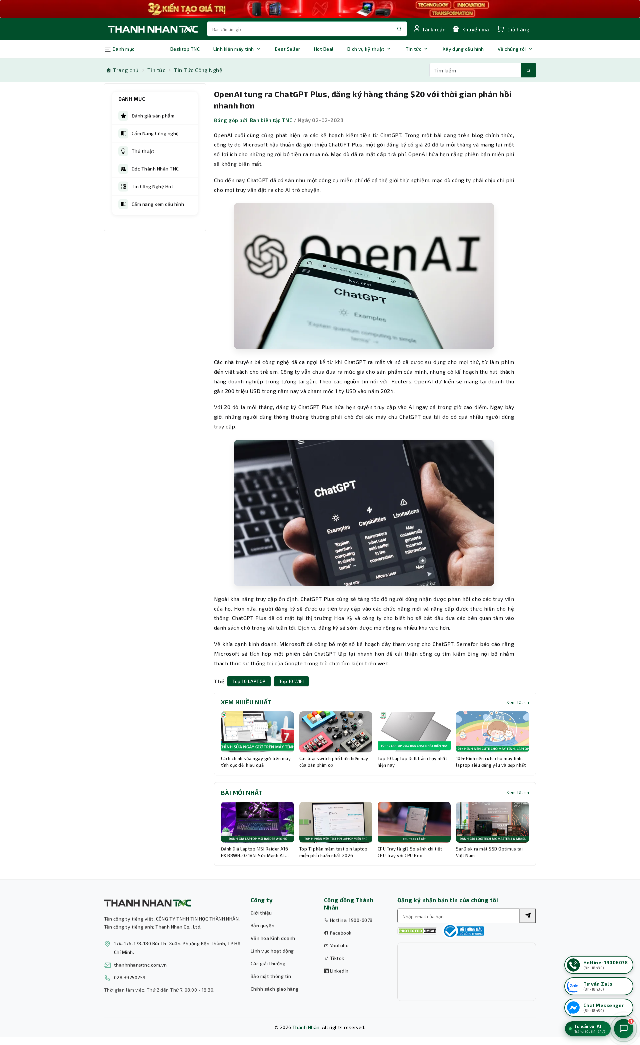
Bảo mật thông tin (271, 976)
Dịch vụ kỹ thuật (366, 49)
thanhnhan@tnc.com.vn (140, 965)
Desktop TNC (185, 49)
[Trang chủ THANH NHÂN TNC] (152, 28)
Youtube (339, 945)
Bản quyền (262, 925)
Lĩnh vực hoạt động (272, 951)
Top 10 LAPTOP (248, 681)
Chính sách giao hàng (275, 989)
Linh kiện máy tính (233, 49)
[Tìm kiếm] (528, 70)
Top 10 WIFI (291, 681)
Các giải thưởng (268, 963)
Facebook (340, 933)
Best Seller (287, 49)
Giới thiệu (261, 913)
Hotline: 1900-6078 (350, 920)
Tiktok (336, 958)
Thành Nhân (306, 1027)
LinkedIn (338, 971)
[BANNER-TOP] (320, 9)
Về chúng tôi (512, 49)
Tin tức (413, 49)
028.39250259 (130, 977)
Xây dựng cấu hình (463, 49)
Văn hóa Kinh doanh (273, 938)
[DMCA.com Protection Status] (417, 931)
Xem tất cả (517, 702)
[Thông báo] (463, 931)
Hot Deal (324, 49)
